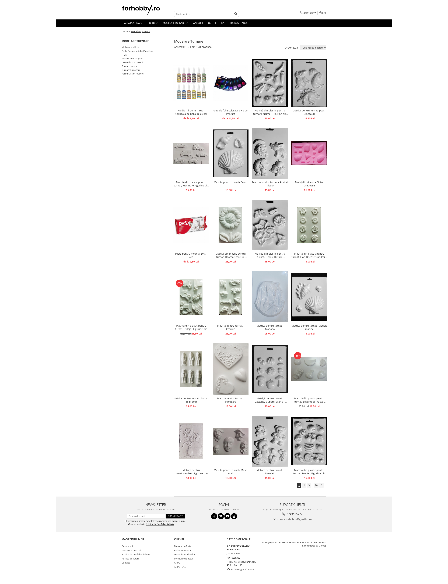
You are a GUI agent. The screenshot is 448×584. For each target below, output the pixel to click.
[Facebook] (214, 516)
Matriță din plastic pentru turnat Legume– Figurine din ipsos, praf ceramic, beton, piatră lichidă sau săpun (270, 112)
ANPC (177, 562)
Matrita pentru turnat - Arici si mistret (270, 183)
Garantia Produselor (184, 554)
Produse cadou (239, 23)
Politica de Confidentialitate (160, 524)
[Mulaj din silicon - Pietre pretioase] (309, 153)
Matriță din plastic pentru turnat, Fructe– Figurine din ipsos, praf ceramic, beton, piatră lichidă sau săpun (309, 471)
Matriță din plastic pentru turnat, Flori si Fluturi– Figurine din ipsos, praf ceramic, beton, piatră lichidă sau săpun (270, 255)
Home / (126, 31)
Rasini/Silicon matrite (133, 73)
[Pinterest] (221, 516)
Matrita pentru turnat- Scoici (230, 182)
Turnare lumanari (131, 69)
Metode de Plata (182, 546)
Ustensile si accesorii (132, 62)
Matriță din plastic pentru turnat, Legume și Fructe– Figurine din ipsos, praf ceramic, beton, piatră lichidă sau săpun (309, 400)
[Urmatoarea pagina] (321, 485)
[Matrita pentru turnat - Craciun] (230, 297)
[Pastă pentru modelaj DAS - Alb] (191, 225)
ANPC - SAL (180, 566)
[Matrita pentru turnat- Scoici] (230, 153)
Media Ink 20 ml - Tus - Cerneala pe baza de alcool (191, 112)
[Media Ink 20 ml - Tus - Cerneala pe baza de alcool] (191, 83)
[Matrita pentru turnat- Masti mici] (230, 441)
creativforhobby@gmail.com (294, 519)
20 (316, 485)
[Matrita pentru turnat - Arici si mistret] (270, 153)
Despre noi (127, 546)
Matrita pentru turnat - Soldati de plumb (191, 400)
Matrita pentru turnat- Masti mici (230, 471)
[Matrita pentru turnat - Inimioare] (230, 369)
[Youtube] (227, 516)
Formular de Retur (183, 558)
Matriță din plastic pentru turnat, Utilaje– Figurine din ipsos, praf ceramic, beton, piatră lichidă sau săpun (191, 327)
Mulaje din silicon (130, 47)
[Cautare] (236, 14)
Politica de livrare (130, 558)
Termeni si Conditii (131, 550)
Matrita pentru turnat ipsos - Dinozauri (309, 112)
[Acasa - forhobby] (144, 10)
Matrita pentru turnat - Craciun (230, 327)
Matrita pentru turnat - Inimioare (230, 400)
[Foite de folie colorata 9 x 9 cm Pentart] (230, 83)
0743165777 (294, 514)
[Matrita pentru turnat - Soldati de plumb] (191, 369)
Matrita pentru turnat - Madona (270, 327)
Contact (126, 562)
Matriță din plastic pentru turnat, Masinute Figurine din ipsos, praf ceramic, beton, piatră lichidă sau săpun (191, 183)
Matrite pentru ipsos (132, 58)
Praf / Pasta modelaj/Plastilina (137, 51)
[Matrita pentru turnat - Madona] (270, 296)
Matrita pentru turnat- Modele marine (309, 327)
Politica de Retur (182, 550)
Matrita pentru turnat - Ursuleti (270, 471)
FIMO (124, 54)
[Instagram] (234, 516)
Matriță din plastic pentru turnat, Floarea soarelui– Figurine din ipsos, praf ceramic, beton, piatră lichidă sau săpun (230, 255)
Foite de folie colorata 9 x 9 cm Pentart (230, 112)
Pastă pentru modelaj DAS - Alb (191, 255)
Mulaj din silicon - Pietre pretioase (309, 183)
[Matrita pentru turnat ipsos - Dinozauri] (309, 83)
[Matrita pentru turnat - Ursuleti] (270, 441)
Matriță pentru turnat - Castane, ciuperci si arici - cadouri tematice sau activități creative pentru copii (270, 400)
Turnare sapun (129, 66)
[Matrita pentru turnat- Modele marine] (309, 297)
